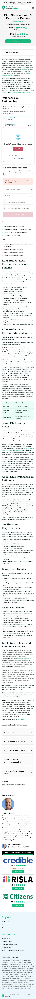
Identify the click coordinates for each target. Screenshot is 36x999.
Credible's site (18, 450)
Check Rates (18, 872)
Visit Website (18, 41)
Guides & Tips (6, 922)
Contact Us (5, 928)
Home (15, 22)
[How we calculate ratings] (14, 27)
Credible (24, 69)
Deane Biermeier (8, 813)
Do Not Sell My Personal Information (13, 951)
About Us (5, 925)
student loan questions (24, 659)
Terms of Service (7, 941)
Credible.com (21, 719)
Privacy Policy (6, 938)
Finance (20, 22)
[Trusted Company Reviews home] (10, 8)
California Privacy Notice (9, 945)
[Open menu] (33, 8)
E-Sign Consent (6, 948)
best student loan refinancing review (20, 92)
